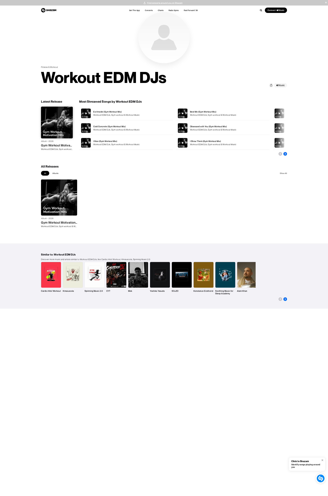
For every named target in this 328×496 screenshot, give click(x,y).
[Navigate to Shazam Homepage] (48, 10)
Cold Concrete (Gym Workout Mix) (109, 126)
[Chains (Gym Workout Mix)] (279, 142)
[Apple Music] (45, 153)
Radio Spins (174, 10)
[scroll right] (285, 154)
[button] (326, 2)
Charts (160, 10)
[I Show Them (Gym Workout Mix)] (222, 143)
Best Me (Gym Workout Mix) (203, 111)
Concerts (149, 10)
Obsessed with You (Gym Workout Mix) (208, 126)
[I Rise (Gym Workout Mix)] (126, 143)
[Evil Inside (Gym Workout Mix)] (126, 113)
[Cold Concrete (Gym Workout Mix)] (126, 128)
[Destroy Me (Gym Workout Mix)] (279, 113)
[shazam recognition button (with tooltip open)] (321, 478)
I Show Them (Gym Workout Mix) (205, 141)
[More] (162, 113)
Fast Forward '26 (191, 10)
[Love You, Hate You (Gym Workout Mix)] (279, 128)
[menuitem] (134, 10)
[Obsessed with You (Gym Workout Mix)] (222, 128)
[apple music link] (280, 85)
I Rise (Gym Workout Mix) (105, 141)
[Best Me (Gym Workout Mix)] (222, 113)
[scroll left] (280, 154)
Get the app (134, 10)
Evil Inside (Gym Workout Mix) (107, 111)
